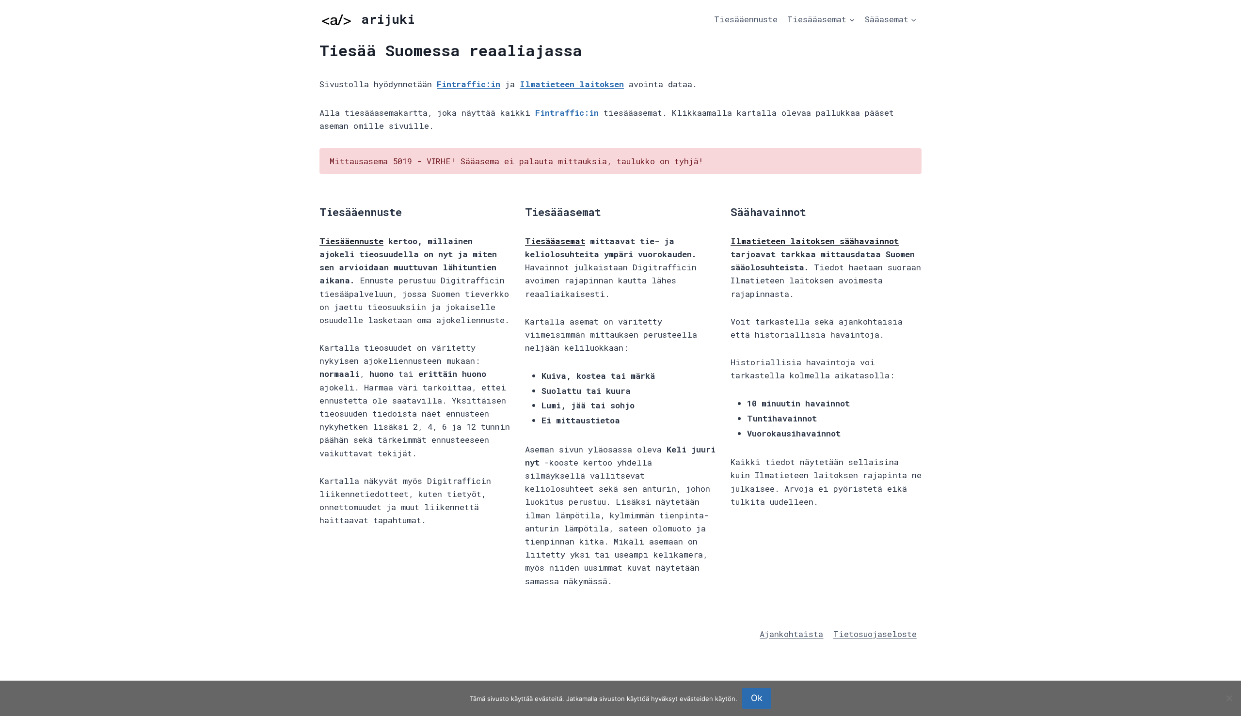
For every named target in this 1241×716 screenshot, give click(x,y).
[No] (1229, 698)
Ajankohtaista (791, 633)
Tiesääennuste (746, 19)
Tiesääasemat (555, 241)
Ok (757, 698)
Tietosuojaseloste (875, 633)
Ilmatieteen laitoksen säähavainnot (815, 241)
